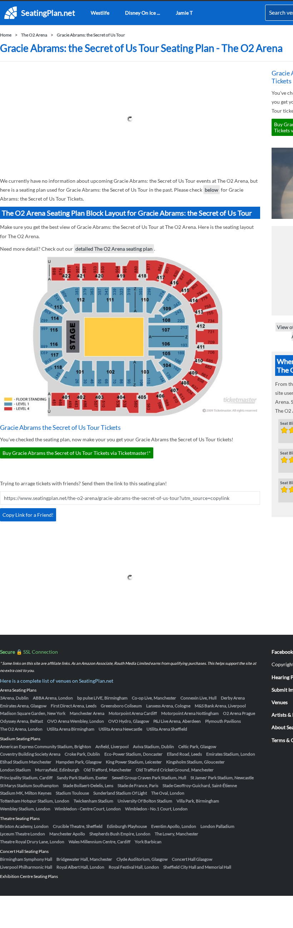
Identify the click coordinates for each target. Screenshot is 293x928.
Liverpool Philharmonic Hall (26, 867)
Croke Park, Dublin (82, 754)
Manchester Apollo (67, 833)
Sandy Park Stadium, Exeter (82, 777)
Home (5, 35)
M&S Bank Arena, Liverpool (220, 705)
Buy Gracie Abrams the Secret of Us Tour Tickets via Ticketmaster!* (77, 453)
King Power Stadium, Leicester (134, 762)
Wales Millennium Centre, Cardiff (99, 841)
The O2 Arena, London (21, 729)
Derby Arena (233, 698)
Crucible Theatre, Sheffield (78, 826)
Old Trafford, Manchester (107, 769)
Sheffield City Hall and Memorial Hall (197, 867)
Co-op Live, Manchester (154, 698)
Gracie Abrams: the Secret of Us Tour (91, 35)
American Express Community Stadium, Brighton (45, 746)
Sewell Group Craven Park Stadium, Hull (149, 777)
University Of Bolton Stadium (145, 801)
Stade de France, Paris (138, 785)
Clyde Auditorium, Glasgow (142, 859)
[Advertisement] (130, 119)
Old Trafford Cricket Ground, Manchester (175, 769)
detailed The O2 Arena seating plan (114, 249)
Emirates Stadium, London (230, 754)
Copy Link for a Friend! (28, 515)
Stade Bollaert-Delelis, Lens (88, 785)
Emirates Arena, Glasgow (23, 705)
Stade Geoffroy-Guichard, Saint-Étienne (200, 785)
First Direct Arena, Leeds (73, 705)
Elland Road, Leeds (184, 754)
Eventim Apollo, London (173, 826)
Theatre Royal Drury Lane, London (32, 841)
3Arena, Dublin (14, 698)
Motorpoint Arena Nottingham (190, 713)
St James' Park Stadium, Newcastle (222, 777)
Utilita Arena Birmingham (70, 729)
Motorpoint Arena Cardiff (133, 713)
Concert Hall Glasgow (192, 859)
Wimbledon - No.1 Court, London (156, 808)
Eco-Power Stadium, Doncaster (133, 754)
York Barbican (148, 841)
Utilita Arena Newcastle (120, 729)
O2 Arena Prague (239, 713)
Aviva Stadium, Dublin (153, 746)
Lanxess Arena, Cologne (168, 705)
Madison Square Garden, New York (32, 713)
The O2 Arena (34, 35)
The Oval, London (167, 793)
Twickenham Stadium (93, 801)
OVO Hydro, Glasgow (128, 721)
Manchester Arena (87, 713)
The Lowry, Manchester (176, 833)
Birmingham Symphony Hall (26, 859)
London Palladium (217, 826)
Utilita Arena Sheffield (166, 729)
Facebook (282, 652)
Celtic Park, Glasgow (197, 746)
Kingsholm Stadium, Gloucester (195, 762)
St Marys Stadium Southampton (29, 785)
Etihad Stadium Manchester (25, 762)
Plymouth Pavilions (223, 721)
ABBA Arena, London (53, 698)
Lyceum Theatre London (22, 833)
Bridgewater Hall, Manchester (84, 859)
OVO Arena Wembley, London (75, 721)
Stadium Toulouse (72, 793)
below (211, 190)
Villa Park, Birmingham (198, 801)
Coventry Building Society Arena (30, 754)
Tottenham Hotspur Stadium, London (34, 801)
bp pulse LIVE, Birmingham (102, 698)
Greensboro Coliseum (121, 705)
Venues (280, 702)
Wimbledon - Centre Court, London (88, 808)
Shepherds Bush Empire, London (119, 833)
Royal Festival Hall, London (134, 867)
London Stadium (15, 769)
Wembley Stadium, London (25, 808)
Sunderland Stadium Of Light (120, 793)
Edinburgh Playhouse (127, 826)
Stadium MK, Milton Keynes (25, 793)
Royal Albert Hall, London (80, 867)
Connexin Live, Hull (198, 698)
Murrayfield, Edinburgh (57, 769)
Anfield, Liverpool (112, 746)
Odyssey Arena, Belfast (21, 721)
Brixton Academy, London (24, 826)
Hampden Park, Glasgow (78, 762)
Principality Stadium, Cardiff (26, 777)
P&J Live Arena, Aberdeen (177, 721)
